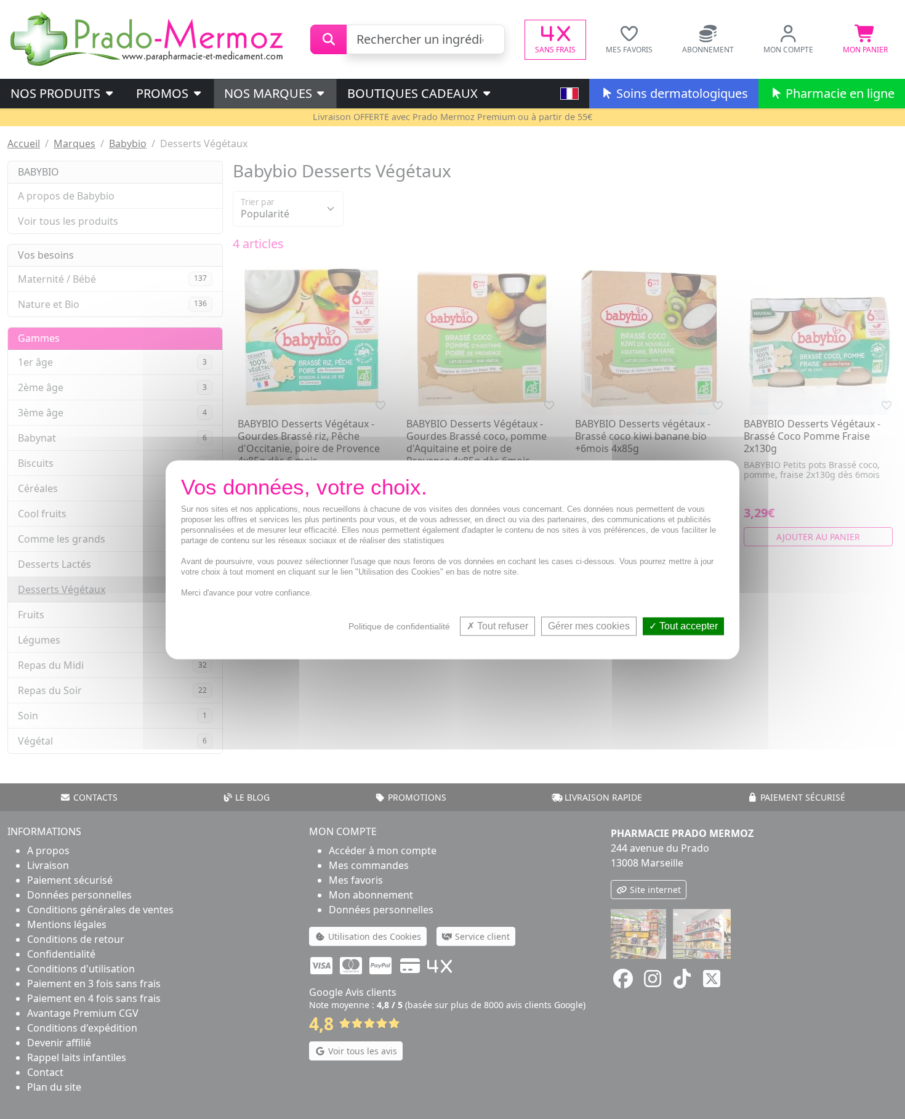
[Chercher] (328, 39)
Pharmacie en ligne (838, 93)
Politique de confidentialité (399, 626)
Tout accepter (687, 626)
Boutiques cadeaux (414, 93)
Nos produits (56, 93)
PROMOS (163, 93)
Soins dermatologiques (680, 93)
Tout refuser (501, 626)
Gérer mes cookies (589, 626)
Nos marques (269, 93)
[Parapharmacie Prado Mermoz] (149, 38)
